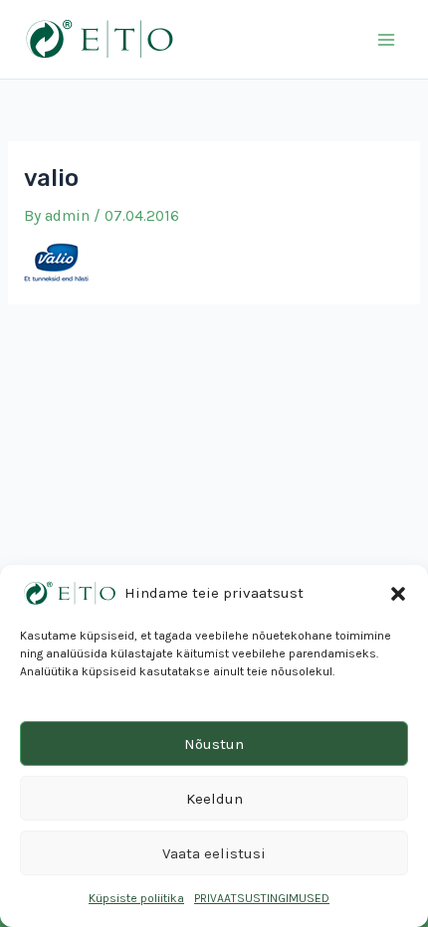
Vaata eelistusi (214, 853)
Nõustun (214, 744)
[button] (398, 594)
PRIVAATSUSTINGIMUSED (261, 898)
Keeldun (214, 799)
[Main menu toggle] (386, 39)
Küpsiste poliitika (136, 898)
